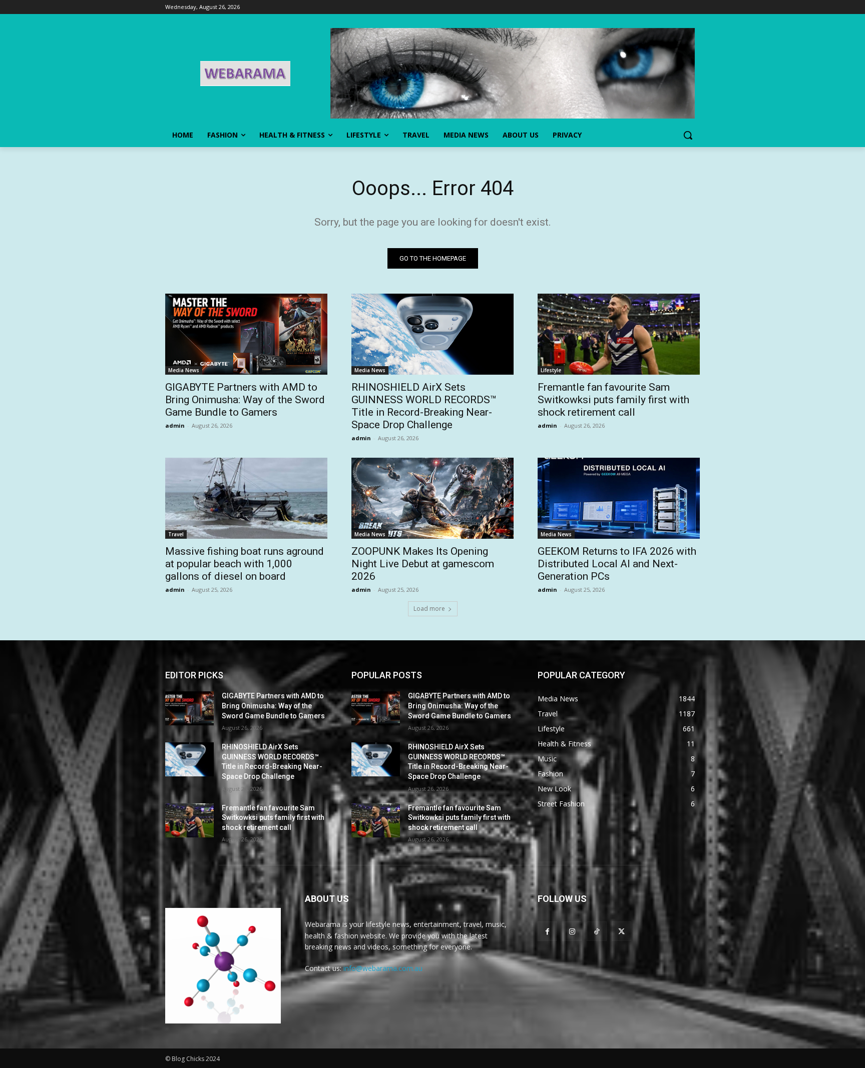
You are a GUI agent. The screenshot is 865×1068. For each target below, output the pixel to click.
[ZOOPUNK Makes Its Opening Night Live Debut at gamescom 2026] (432, 498)
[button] (688, 135)
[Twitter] (621, 931)
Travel (176, 534)
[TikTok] (596, 931)
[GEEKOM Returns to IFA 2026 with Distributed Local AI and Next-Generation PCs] (619, 498)
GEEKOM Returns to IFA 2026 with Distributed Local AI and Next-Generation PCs (617, 563)
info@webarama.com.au (382, 968)
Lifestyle (551, 370)
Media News (183, 370)
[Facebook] (547, 931)
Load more (429, 608)
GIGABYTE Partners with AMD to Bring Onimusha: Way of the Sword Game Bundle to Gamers (245, 399)
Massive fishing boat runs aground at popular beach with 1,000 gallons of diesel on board (244, 563)
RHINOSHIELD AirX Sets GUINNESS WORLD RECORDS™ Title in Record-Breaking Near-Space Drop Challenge (424, 406)
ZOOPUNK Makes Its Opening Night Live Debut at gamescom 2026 (422, 563)
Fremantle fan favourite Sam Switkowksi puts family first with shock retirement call (613, 399)
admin (175, 425)
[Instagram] (572, 931)
